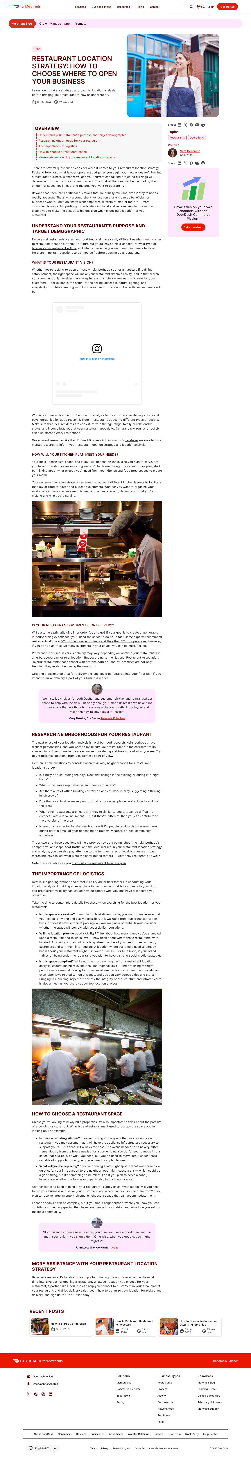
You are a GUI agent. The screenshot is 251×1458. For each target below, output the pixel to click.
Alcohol (161, 1395)
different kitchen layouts (127, 482)
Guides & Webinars (209, 1395)
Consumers (65, 1434)
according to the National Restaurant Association (124, 657)
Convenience (165, 1402)
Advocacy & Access (210, 1402)
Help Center (210, 1434)
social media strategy (144, 955)
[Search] (191, 6)
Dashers (81, 1434)
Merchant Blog (22, 23)
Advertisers (116, 1434)
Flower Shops (165, 1408)
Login (211, 6)
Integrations (123, 1395)
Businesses (98, 1434)
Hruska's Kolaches (113, 718)
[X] (185, 125)
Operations (197, 137)
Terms (93, 1448)
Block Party (192, 1434)
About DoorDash (43, 1434)
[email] (197, 125)
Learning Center (207, 1388)
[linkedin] (179, 125)
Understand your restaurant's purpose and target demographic (82, 135)
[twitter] (28, 1395)
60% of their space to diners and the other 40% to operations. (103, 641)
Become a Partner (225, 1361)
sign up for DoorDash (65, 1295)
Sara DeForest (190, 151)
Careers (158, 1434)
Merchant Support (208, 1408)
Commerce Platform (128, 1388)
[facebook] (191, 125)
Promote (80, 23)
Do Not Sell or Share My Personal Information (157, 1448)
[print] (203, 125)
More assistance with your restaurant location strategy (77, 157)
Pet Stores (163, 1415)
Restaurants (177, 137)
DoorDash (223, 1448)
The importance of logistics (58, 146)
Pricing (120, 1402)
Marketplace (123, 1382)
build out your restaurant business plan (99, 863)
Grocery (162, 1388)
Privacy (104, 1448)
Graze (115, 1247)
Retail (160, 1421)
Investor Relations (138, 1434)
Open (67, 23)
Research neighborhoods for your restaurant (69, 140)
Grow (43, 23)
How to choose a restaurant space (63, 152)
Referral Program (121, 1448)
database (131, 440)
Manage (55, 23)
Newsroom (174, 1434)
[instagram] (43, 1395)
